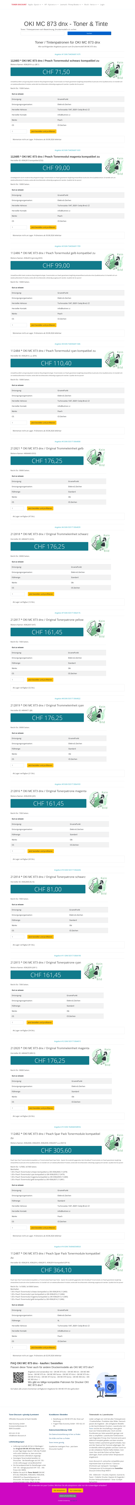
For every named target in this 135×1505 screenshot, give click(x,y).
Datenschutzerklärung (67, 1496)
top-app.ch (73, 1501)
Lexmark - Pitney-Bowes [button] (69, 4)
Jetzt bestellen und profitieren (43, 131)
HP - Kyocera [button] (50, 4)
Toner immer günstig (56, 1442)
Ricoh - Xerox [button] (89, 4)
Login (102, 4)
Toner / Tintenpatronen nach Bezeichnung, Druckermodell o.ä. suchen (48, 29)
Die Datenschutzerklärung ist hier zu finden (64, 1434)
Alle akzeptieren (59, 1490)
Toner (91, 1428)
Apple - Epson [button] (33, 4)
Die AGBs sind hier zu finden (59, 1438)
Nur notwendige (75, 1490)
